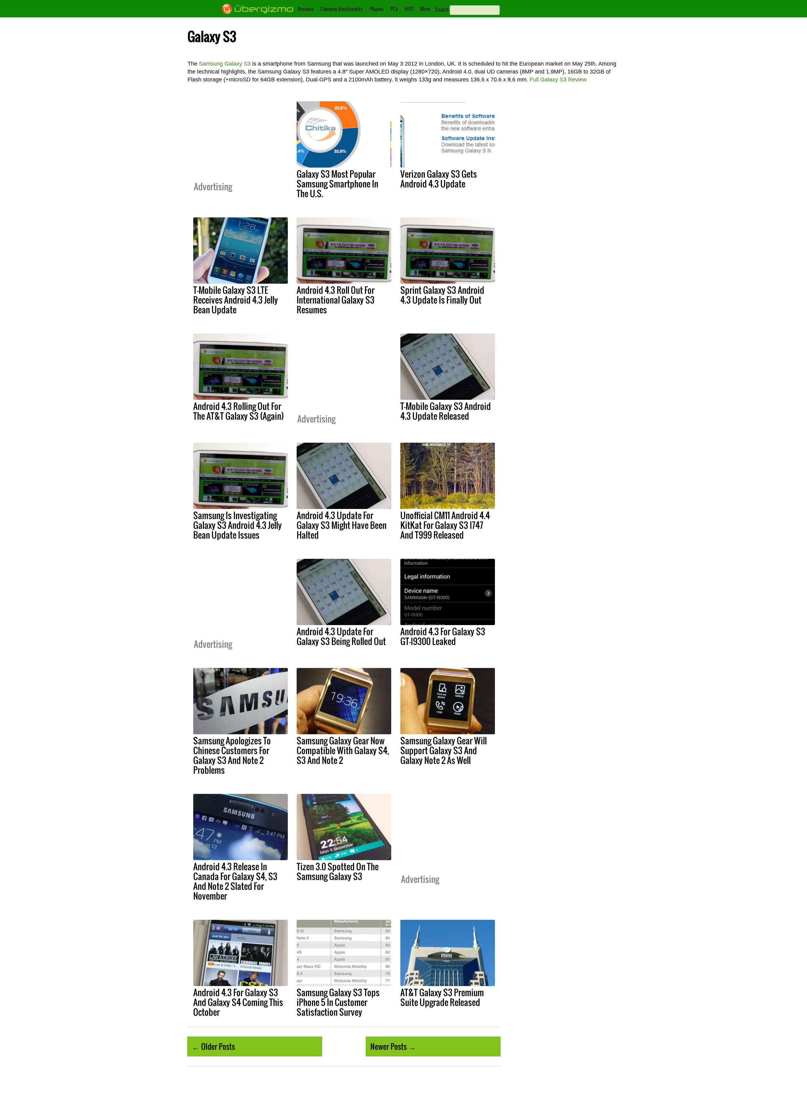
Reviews (306, 9)
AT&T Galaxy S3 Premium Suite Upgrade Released (442, 997)
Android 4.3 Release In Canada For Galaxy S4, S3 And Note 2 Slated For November (235, 881)
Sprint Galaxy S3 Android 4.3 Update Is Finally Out (442, 295)
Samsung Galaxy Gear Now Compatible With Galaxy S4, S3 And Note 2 (343, 750)
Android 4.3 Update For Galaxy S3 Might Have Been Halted (341, 525)
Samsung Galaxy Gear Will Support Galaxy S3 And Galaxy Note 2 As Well (443, 750)
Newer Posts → (393, 1046)
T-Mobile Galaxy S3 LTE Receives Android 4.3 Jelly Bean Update (235, 300)
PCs (394, 9)
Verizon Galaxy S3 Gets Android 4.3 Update (438, 179)
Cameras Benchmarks (341, 9)
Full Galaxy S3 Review (558, 79)
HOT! (409, 9)
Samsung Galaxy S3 (225, 64)
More (425, 9)
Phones (376, 9)
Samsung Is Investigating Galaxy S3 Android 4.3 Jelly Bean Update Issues (237, 525)
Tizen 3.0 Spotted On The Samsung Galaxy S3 (338, 871)
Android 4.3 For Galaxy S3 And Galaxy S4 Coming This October (238, 1002)
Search (442, 9)
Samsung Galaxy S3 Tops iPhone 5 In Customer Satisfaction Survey (338, 1002)
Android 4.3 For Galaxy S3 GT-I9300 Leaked (442, 636)
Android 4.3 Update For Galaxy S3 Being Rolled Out (341, 636)
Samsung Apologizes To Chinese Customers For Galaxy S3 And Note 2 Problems (232, 755)
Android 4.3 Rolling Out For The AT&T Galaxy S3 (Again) (238, 411)
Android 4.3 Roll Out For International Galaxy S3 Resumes (335, 300)
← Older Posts (213, 1046)
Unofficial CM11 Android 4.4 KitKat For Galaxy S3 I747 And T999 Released (445, 525)
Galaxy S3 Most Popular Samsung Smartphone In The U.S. (337, 184)
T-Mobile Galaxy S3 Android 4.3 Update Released (445, 411)
